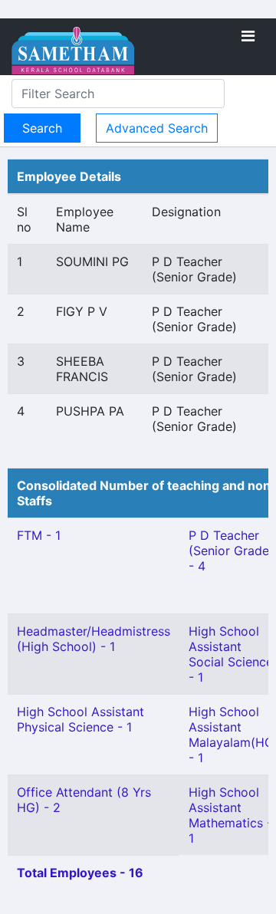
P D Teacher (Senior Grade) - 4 (231, 551)
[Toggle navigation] (248, 36)
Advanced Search (157, 128)
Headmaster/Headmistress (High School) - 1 (93, 638)
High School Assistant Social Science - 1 (231, 654)
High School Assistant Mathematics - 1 (230, 815)
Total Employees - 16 (80, 872)
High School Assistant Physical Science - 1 (80, 719)
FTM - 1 (39, 535)
